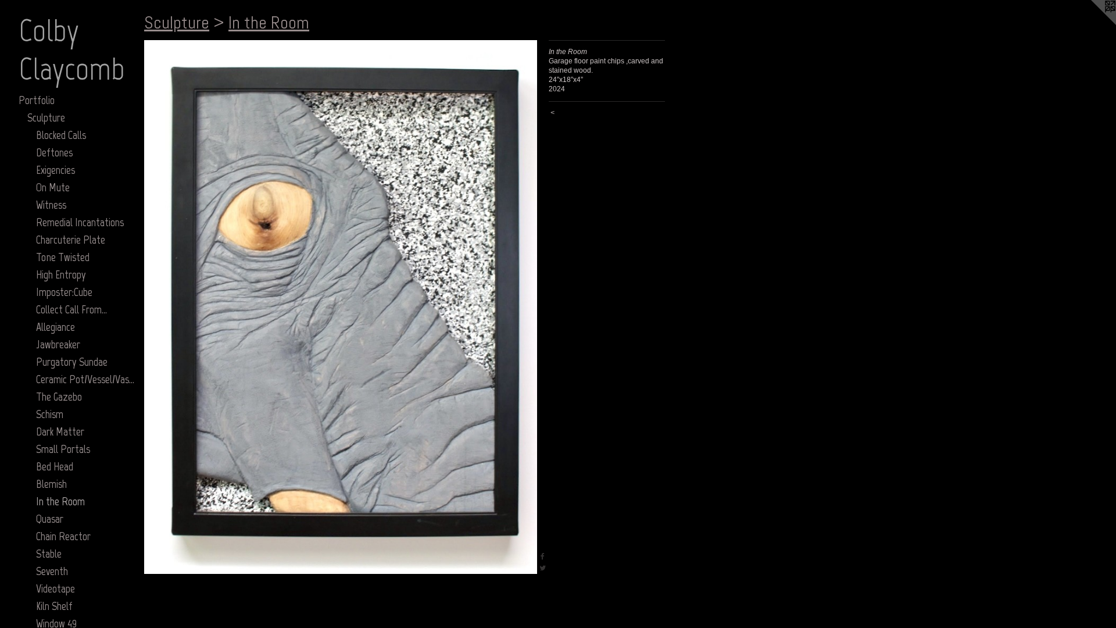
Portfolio (37, 100)
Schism (49, 414)
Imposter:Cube (64, 292)
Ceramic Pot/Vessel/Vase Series (85, 379)
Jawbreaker (58, 344)
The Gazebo (59, 397)
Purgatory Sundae (72, 362)
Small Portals (63, 449)
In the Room (60, 501)
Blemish (51, 484)
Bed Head (54, 466)
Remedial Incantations (80, 222)
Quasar (49, 519)
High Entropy (61, 274)
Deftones (54, 152)
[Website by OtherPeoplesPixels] (1093, 23)
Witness (51, 205)
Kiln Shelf (54, 606)
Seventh (52, 571)
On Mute (53, 187)
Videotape (55, 588)
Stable (49, 554)
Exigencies (55, 170)
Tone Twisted (63, 257)
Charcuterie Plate (70, 240)
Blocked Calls (61, 135)
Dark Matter (60, 431)
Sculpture (46, 117)
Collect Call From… (71, 309)
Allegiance (55, 327)
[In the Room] (340, 307)
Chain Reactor (63, 536)
